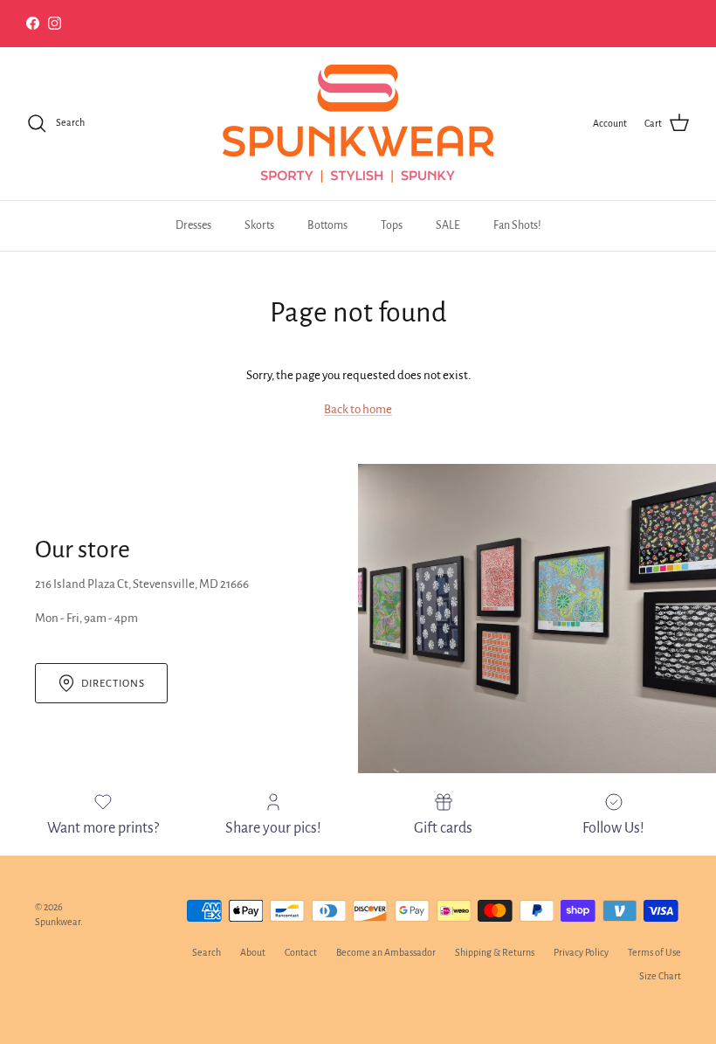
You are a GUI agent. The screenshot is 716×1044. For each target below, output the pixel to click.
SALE (448, 225)
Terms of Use (654, 952)
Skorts (259, 225)
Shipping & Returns (494, 952)
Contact (301, 952)
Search (206, 952)
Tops (392, 225)
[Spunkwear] (358, 124)
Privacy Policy (581, 952)
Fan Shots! (517, 225)
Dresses (193, 225)
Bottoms (327, 225)
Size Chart (660, 976)
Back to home (358, 409)
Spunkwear (57, 921)
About (252, 952)
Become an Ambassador (386, 952)
